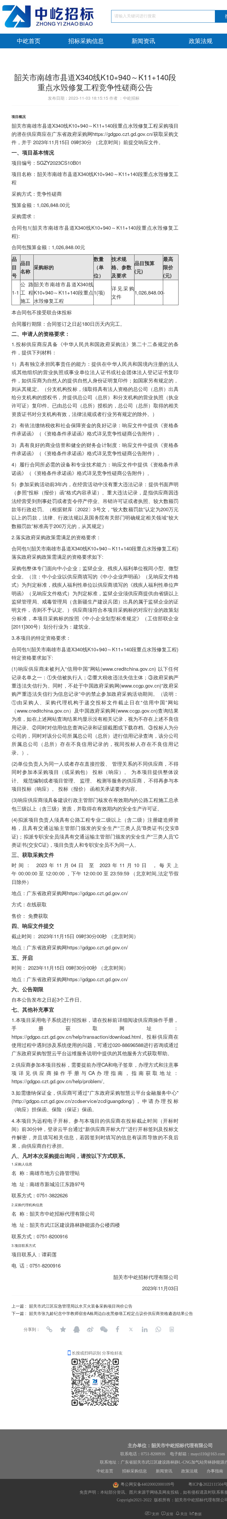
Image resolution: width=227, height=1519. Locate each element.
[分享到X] (131, 1329)
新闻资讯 (143, 41)
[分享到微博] (90, 1329)
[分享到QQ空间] (63, 1329)
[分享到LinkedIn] (144, 1329)
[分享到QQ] (76, 1329)
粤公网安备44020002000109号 (147, 1484)
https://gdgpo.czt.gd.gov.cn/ (97, 893)
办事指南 (215, 1471)
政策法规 (189, 1471)
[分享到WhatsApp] (158, 1329)
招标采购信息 (86, 41)
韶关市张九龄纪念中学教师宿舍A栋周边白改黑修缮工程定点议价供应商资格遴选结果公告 (111, 1313)
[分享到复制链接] (49, 1329)
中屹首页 (28, 41)
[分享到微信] (103, 1329)
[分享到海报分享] (171, 1329)
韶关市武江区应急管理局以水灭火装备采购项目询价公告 (80, 1306)
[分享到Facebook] (117, 1329)
